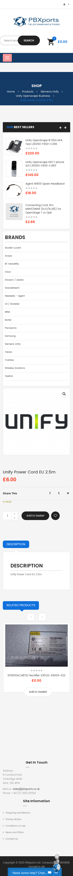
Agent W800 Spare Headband (44, 184)
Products (27, 92)
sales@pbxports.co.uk (26, 789)
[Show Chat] (49, 872)
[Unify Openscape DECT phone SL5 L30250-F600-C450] (14, 168)
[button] (60, 127)
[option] (36, 421)
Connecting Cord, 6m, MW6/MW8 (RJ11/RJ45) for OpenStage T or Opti (43, 209)
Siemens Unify (50, 92)
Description (16, 544)
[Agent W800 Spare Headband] (14, 190)
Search (29, 40)
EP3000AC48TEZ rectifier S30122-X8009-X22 (36, 675)
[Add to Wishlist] (55, 515)
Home (11, 92)
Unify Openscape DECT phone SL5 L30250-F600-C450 (44, 164)
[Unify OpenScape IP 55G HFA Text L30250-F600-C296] (14, 147)
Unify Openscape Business (33, 96)
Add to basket (35, 516)
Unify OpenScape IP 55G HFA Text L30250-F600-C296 (44, 142)
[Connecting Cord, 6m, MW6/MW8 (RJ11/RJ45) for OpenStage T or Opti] (14, 212)
